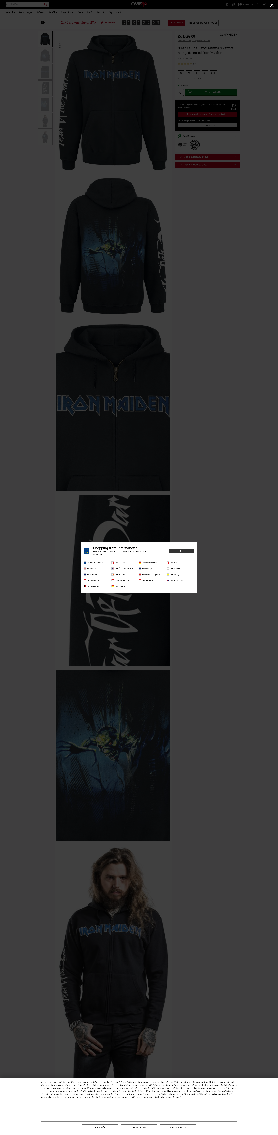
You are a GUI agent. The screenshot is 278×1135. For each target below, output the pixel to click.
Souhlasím (99, 1127)
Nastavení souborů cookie (95, 1097)
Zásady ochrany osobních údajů (167, 1097)
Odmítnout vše (139, 1127)
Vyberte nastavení (178, 1127)
